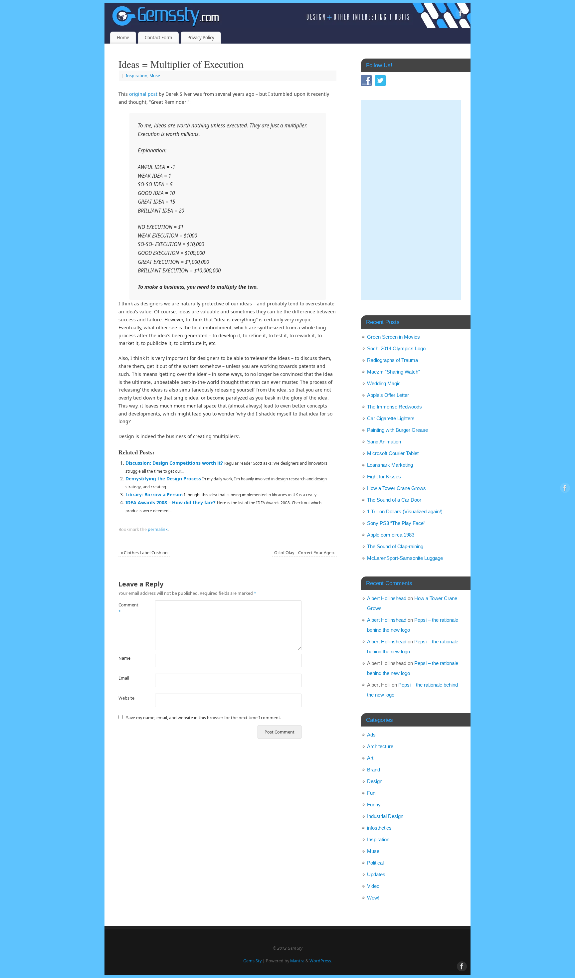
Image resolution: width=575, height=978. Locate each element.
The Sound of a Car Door (394, 500)
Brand (373, 769)
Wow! (373, 897)
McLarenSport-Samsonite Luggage (405, 558)
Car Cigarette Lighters (391, 418)
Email (123, 678)
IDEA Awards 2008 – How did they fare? (170, 502)
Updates (376, 874)
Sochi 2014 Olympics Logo (396, 348)
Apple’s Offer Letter (388, 395)
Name (124, 658)
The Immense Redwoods (394, 406)
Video (373, 886)
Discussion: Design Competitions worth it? (174, 463)
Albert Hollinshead (386, 598)
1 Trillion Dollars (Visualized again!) (405, 511)
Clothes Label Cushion (144, 553)
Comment (127, 608)
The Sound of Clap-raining (395, 546)
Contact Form (158, 38)
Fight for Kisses (384, 476)
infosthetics (379, 828)
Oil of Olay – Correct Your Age (304, 553)
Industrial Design (385, 816)
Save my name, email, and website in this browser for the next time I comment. (203, 718)
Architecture (380, 746)
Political (375, 863)
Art (370, 758)
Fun (371, 793)
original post (143, 94)
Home (123, 38)
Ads (371, 734)
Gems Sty (252, 961)
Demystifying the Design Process (163, 478)
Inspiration (136, 76)
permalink (158, 529)
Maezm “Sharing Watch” (393, 372)
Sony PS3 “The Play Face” (396, 523)
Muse (154, 76)
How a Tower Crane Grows (396, 488)
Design (374, 781)
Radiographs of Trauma (392, 360)
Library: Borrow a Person (154, 494)
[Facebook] (461, 14)
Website (126, 698)
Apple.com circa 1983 (390, 535)
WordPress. (320, 961)
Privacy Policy (200, 38)
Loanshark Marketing (390, 465)
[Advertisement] (411, 200)
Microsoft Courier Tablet (393, 453)
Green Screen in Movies (393, 337)
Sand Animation (384, 441)
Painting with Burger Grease (397, 430)
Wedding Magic (384, 383)
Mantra (297, 961)
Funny (374, 804)
